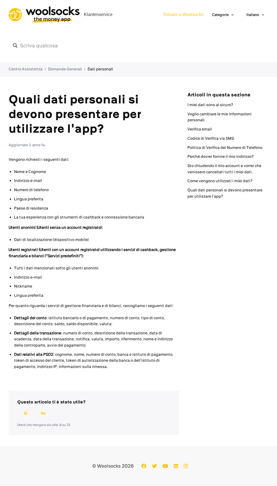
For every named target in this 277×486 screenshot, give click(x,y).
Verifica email (199, 129)
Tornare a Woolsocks (183, 14)
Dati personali (100, 69)
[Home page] (44, 14)
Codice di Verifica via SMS (210, 138)
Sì (25, 413)
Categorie (220, 14)
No (43, 413)
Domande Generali (65, 69)
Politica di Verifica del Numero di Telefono (224, 147)
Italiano (253, 14)
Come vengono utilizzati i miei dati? (219, 180)
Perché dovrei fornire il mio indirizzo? (220, 156)
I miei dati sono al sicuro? (210, 104)
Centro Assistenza (25, 69)
